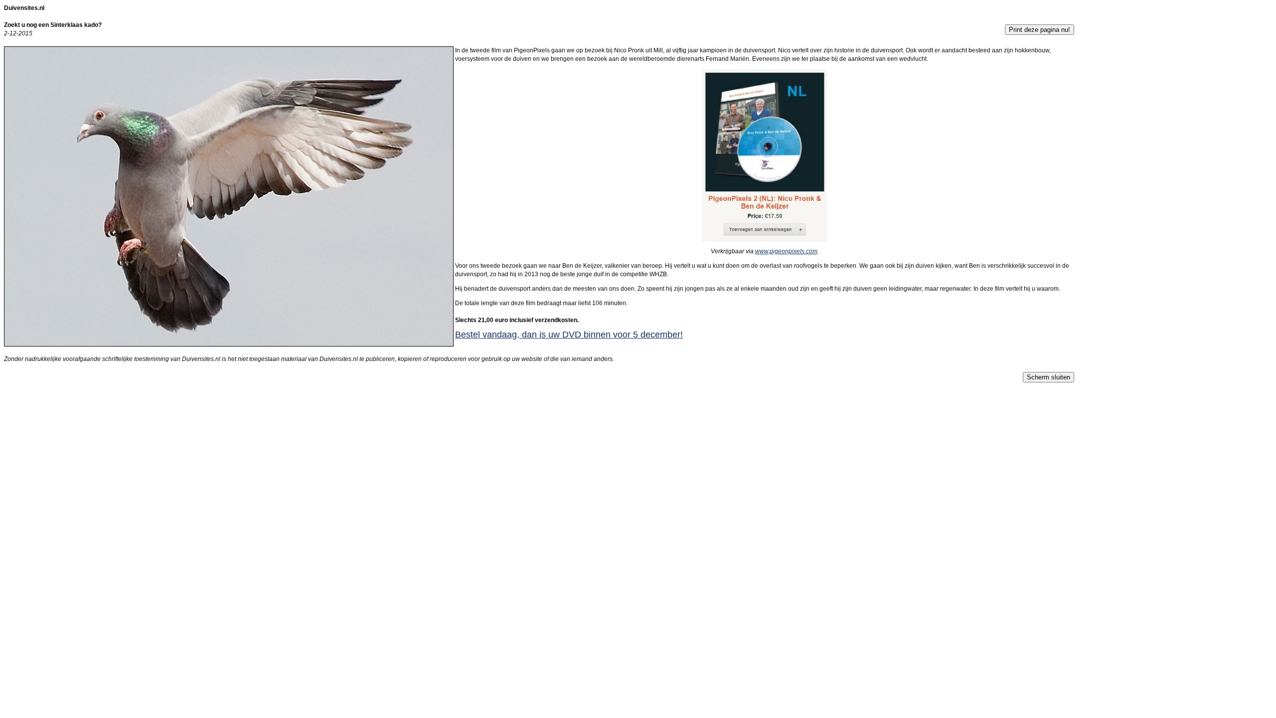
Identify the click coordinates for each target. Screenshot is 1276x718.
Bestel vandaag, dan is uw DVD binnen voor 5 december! (569, 335)
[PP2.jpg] (764, 239)
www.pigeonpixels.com (786, 251)
